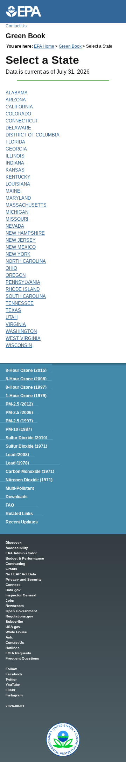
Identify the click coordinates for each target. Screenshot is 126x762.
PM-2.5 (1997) (19, 421)
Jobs (10, 600)
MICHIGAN (17, 212)
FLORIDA (15, 142)
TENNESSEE (20, 303)
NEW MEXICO (21, 247)
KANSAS (15, 170)
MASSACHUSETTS (26, 205)
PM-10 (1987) (19, 429)
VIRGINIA (16, 324)
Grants (11, 569)
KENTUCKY (18, 177)
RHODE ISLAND (23, 289)
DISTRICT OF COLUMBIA (32, 135)
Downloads (17, 496)
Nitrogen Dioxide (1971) (29, 479)
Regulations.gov (19, 616)
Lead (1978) (17, 463)
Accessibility (17, 548)
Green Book (70, 46)
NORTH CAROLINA (26, 261)
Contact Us (16, 26)
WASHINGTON (21, 331)
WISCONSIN (19, 345)
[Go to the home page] (24, 11)
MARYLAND (18, 198)
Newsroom (15, 606)
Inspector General (21, 595)
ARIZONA (16, 99)
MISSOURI (17, 219)
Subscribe (14, 621)
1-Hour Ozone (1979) (26, 395)
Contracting (15, 564)
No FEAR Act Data (21, 574)
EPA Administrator (21, 553)
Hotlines (13, 648)
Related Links (19, 513)
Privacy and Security (24, 579)
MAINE (13, 191)
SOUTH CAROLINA (26, 296)
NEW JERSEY (21, 240)
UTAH (12, 317)
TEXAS (13, 310)
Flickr (10, 690)
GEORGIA (16, 149)
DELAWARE (18, 128)
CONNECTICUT (22, 120)
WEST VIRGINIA (23, 338)
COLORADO (18, 113)
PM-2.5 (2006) (19, 412)
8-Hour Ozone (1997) (26, 387)
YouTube (13, 685)
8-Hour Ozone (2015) (26, 370)
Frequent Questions (22, 658)
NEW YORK (18, 254)
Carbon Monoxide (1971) (30, 471)
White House (16, 632)
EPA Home (44, 46)
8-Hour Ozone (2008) (26, 378)
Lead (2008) (17, 454)
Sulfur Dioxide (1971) (26, 446)
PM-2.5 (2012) (19, 404)
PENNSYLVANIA (23, 282)
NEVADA (15, 226)
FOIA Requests (18, 653)
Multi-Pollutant (20, 488)
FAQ (10, 505)
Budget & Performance (25, 558)
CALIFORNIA (19, 106)
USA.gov (13, 627)
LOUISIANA (18, 184)
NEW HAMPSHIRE (25, 233)
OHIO (11, 268)
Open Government (21, 611)
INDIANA (15, 163)
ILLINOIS (15, 156)
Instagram (14, 695)
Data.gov (13, 590)
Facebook (14, 674)
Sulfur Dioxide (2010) (26, 437)
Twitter (11, 679)
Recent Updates (22, 522)
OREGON (16, 275)
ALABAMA (17, 92)
